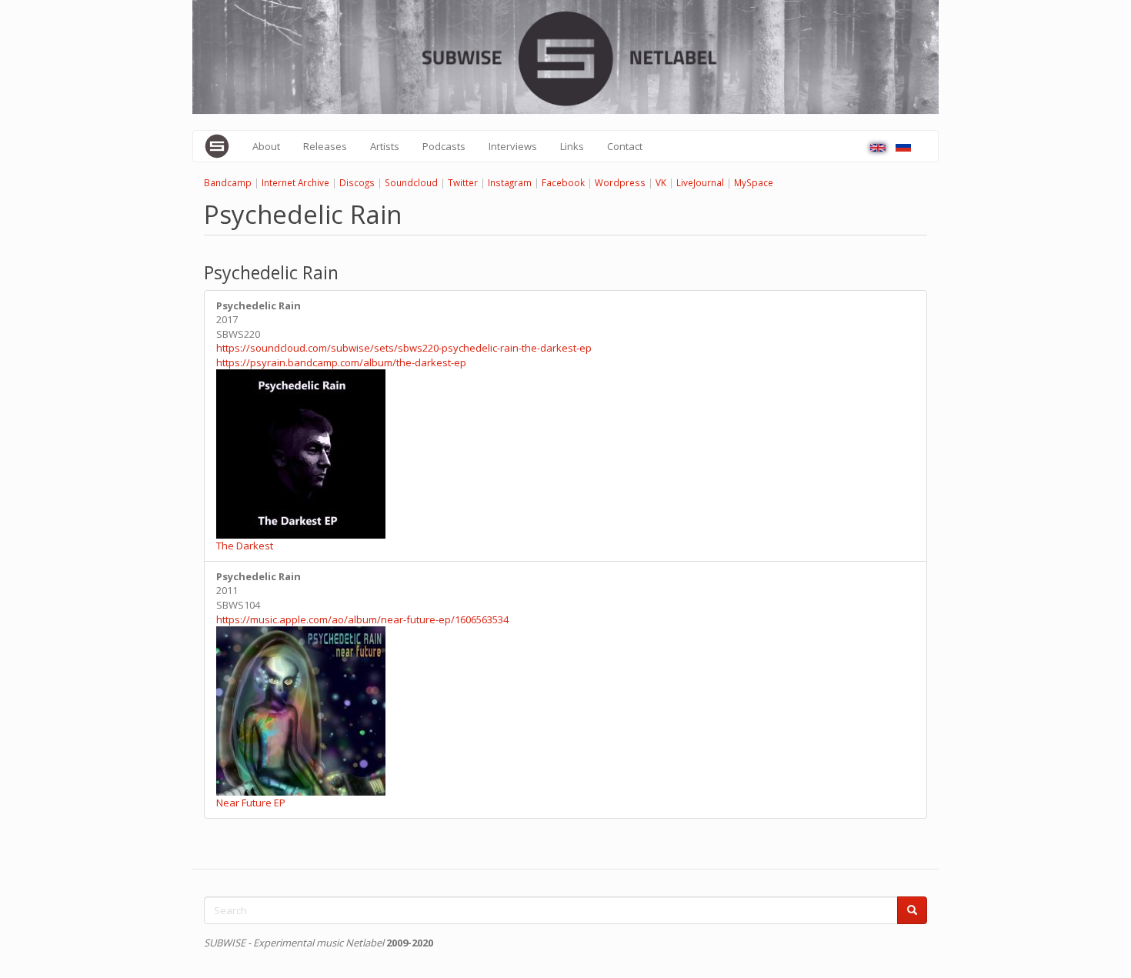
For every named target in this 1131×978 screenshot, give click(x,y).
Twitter (463, 182)
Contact (624, 146)
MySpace (753, 182)
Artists (384, 146)
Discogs (357, 182)
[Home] (223, 146)
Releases (325, 146)
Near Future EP (250, 802)
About (266, 146)
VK (661, 182)
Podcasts (443, 146)
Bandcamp (228, 182)
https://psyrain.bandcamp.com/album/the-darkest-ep (341, 362)
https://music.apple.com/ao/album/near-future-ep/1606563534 (362, 619)
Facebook (563, 182)
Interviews (513, 146)
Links (572, 146)
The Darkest (244, 545)
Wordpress (620, 182)
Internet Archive (295, 182)
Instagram (510, 182)
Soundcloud (411, 182)
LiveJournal (700, 182)
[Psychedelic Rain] (878, 148)
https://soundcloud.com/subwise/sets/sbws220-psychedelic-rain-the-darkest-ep (404, 348)
